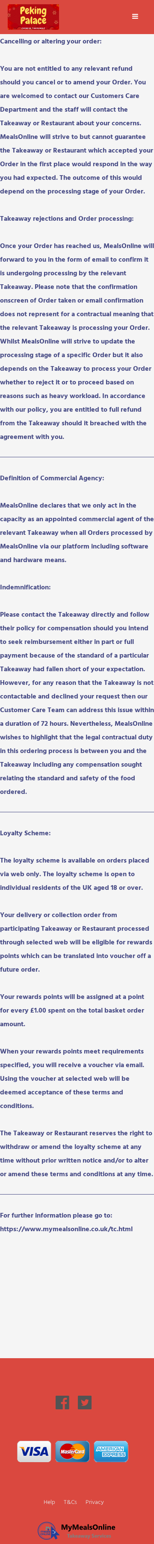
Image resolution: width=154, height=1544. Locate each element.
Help (49, 1501)
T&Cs (70, 1501)
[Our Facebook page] (62, 1407)
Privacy (95, 1501)
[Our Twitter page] (85, 1407)
